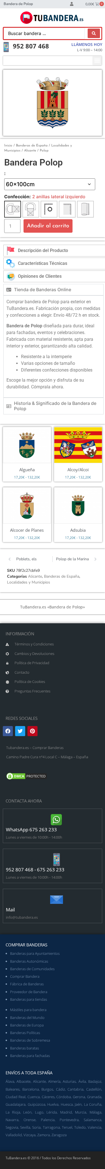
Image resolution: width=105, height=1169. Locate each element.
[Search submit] (94, 33)
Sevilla (25, 1127)
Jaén (78, 1104)
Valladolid (14, 1134)
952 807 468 (31, 46)
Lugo (39, 1112)
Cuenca (33, 1096)
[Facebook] (8, 731)
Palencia (48, 1119)
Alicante (30, 150)
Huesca (67, 1104)
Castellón (93, 1089)
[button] (97, 60)
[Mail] (56, 899)
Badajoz (94, 1081)
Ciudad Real (15, 1096)
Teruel (67, 1127)
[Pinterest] (32, 731)
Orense (30, 1119)
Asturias (69, 1081)
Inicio (8, 145)
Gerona (79, 1096)
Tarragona (51, 1127)
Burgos (47, 1089)
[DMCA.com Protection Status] (27, 778)
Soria (36, 1127)
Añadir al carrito (48, 226)
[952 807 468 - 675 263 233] (56, 859)
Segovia (12, 1127)
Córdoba (63, 1096)
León (27, 1112)
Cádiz (60, 1089)
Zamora (43, 1134)
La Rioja (13, 1112)
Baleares (13, 1089)
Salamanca (92, 1119)
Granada (94, 1096)
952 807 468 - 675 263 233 (35, 869)
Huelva (53, 1104)
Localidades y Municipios (28, 582)
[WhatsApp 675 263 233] (56, 819)
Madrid (66, 1112)
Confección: (17, 196)
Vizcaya (30, 1134)
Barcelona (30, 1089)
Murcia (80, 1112)
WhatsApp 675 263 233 (31, 829)
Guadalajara (15, 1104)
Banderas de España (32, 145)
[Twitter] (20, 731)
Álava (10, 1081)
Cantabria (75, 1089)
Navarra (12, 1119)
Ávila (82, 1081)
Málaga (95, 1112)
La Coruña (93, 1104)
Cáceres (48, 1096)
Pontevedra (69, 1119)
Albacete (24, 1081)
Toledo (80, 1127)
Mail (10, 909)
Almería (54, 1081)
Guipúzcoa (36, 1104)
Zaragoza (59, 1134)
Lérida (51, 1112)
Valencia (94, 1127)
